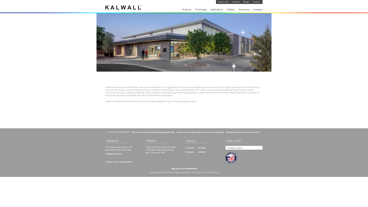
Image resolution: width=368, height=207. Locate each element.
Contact (256, 2)
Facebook (190, 148)
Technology (201, 9)
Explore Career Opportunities (118, 162)
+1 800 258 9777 (152, 147)
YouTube (202, 148)
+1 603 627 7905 (157, 152)
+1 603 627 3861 (152, 150)
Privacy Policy (197, 172)
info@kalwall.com (113, 154)
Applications (217, 9)
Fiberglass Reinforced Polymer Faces (243, 132)
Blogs (246, 2)
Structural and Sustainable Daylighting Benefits (153, 132)
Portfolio (231, 9)
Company (258, 9)
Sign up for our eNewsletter (184, 168)
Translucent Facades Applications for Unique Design (200, 132)
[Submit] (227, 1)
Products (186, 9)
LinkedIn (202, 152)
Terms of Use (213, 172)
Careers (236, 2)
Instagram (190, 152)
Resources (244, 9)
